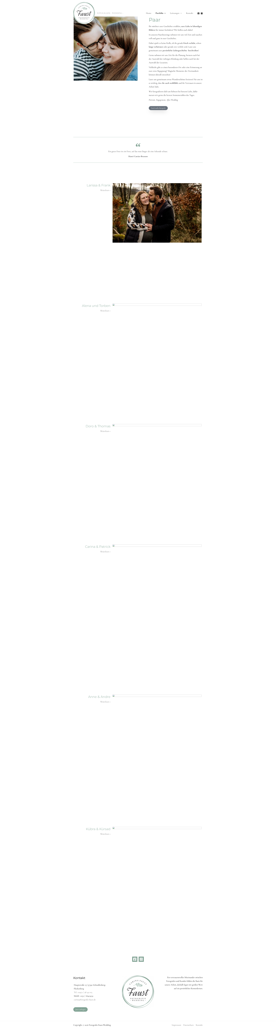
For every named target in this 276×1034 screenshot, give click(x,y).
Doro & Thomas (98, 426)
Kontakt (199, 1025)
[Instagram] (202, 13)
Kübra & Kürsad (98, 829)
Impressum (176, 1025)
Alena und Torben (96, 306)
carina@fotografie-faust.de (85, 999)
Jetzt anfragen (80, 1009)
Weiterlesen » (105, 190)
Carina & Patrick (97, 547)
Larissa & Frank (98, 185)
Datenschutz (188, 1025)
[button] (164, 13)
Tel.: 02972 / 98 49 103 (83, 992)
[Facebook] (198, 13)
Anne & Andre (99, 697)
